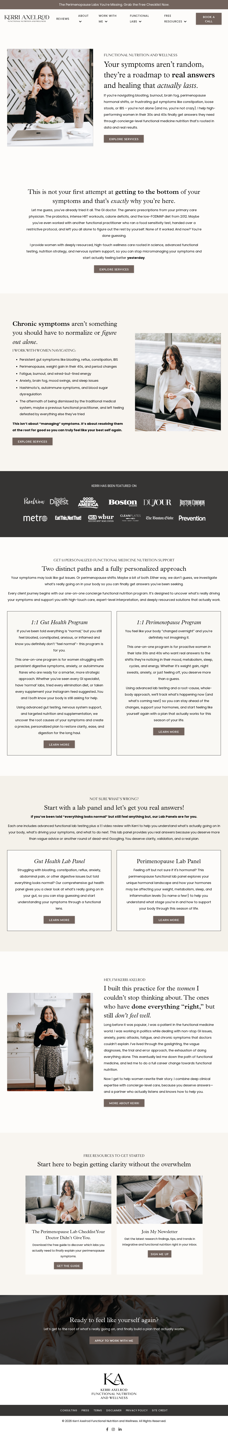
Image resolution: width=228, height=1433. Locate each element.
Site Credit (160, 1410)
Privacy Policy (137, 1410)
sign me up (160, 1254)
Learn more (59, 920)
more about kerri (124, 1103)
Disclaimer (113, 1410)
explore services (124, 139)
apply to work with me (114, 1340)
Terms (98, 1410)
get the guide (68, 1266)
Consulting (68, 1410)
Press (85, 1410)
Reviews (62, 19)
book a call (209, 19)
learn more (59, 744)
